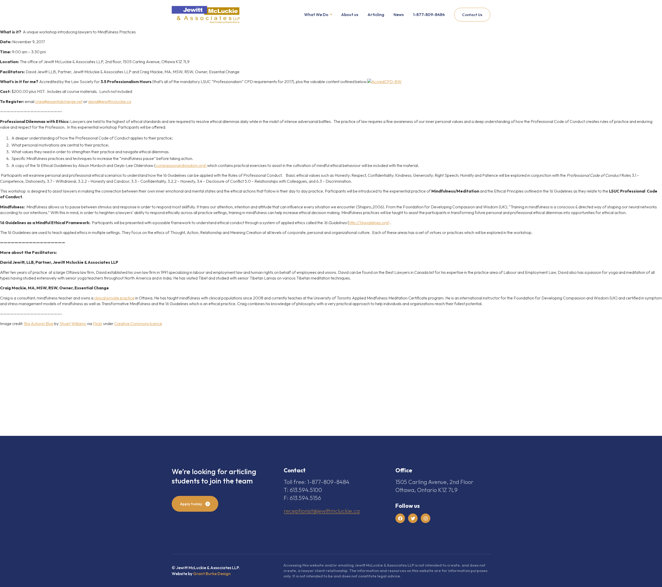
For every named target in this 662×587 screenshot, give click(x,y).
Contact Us (472, 14)
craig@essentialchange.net (58, 101)
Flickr (97, 323)
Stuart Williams (72, 323)
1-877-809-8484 (429, 14)
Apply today (191, 503)
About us (349, 14)
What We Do (316, 14)
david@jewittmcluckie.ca (109, 101)
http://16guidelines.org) (369, 222)
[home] (206, 14)
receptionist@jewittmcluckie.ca (322, 511)
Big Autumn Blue (39, 323)
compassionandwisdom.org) (181, 165)
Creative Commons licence (138, 323)
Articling (375, 14)
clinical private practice (114, 297)
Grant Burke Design (212, 573)
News (399, 14)
